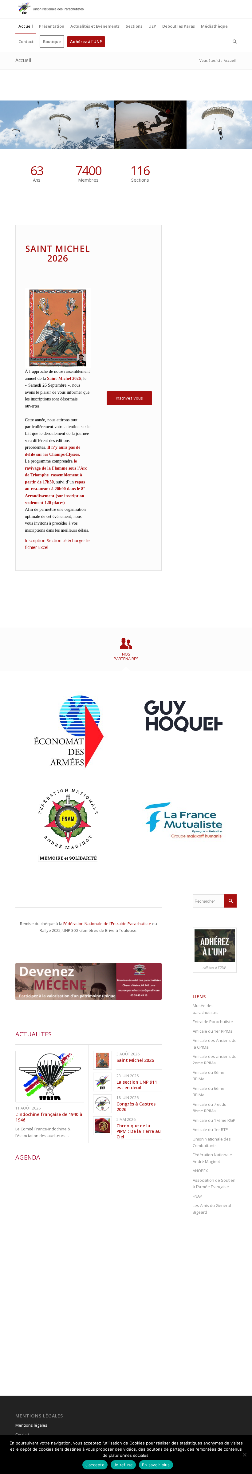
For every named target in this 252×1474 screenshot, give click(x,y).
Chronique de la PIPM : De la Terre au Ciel (138, 1131)
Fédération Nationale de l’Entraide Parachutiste (107, 923)
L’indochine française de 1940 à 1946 (48, 1117)
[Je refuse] (244, 1455)
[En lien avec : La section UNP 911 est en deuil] (102, 1082)
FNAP (197, 1196)
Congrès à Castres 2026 (136, 1106)
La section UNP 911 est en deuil (136, 1084)
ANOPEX (200, 1170)
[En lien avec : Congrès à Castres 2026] (102, 1103)
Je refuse (123, 1464)
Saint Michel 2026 (135, 1060)
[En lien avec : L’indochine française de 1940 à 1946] (50, 1076)
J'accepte (94, 1464)
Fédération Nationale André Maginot (212, 1158)
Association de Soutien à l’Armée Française (214, 1183)
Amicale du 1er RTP (210, 1129)
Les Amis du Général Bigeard (212, 1209)
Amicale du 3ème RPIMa (208, 1076)
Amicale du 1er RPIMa (213, 1031)
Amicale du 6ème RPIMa (208, 1092)
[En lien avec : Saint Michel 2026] (102, 1060)
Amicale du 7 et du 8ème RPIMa (209, 1107)
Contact (22, 1434)
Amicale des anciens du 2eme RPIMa (215, 1060)
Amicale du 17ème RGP (214, 1120)
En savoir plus (156, 1464)
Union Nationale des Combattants (212, 1142)
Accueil (23, 60)
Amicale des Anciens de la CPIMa (215, 1044)
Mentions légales (31, 1425)
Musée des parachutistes (206, 1009)
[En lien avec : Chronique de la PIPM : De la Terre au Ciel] (102, 1125)
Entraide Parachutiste (213, 1021)
